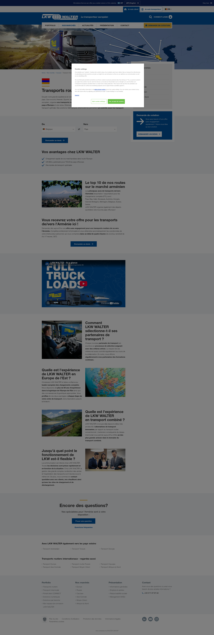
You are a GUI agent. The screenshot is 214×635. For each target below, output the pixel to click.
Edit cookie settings (98, 101)
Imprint (77, 95)
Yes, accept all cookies (116, 101)
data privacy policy (100, 89)
